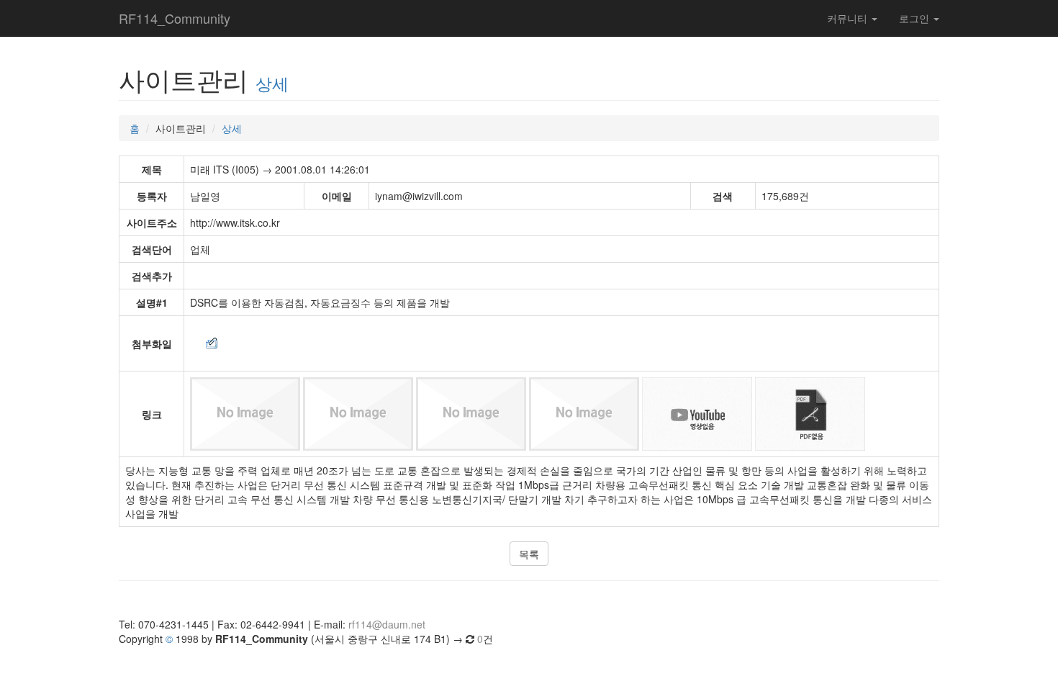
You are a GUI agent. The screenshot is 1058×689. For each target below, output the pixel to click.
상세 (272, 83)
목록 (529, 553)
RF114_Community (174, 18)
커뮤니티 (848, 18)
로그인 (915, 18)
